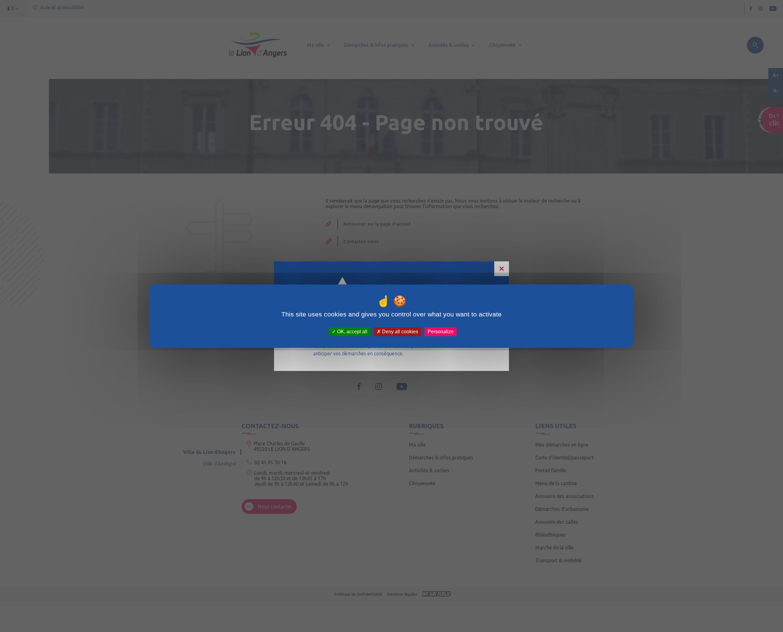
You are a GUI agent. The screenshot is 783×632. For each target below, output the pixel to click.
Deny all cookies (399, 331)
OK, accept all (351, 331)
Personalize (441, 331)
